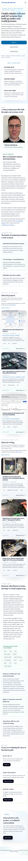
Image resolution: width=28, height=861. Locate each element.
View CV (14, 42)
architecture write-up (8, 225)
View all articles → (6, 455)
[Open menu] (25, 2)
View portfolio (14, 47)
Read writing (14, 51)
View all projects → (6, 308)
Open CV (6, 764)
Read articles (8, 800)
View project (20, 348)
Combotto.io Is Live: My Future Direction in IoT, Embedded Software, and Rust (14, 478)
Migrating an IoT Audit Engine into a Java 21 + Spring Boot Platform (13, 519)
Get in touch (12, 305)
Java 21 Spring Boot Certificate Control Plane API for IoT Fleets (14, 372)
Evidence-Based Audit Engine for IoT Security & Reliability (13, 414)
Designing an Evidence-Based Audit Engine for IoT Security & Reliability (13, 559)
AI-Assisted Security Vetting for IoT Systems (13, 330)
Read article (20, 495)
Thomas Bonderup (8, 2)
